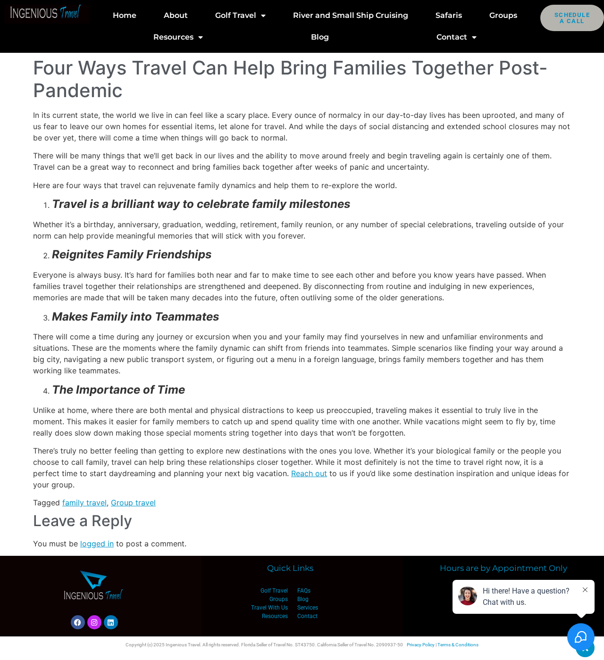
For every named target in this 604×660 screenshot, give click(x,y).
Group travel (133, 502)
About (176, 15)
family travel (84, 502)
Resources (173, 37)
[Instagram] (94, 622)
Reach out (309, 473)
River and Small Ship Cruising (350, 15)
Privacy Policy (421, 644)
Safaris (449, 15)
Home (124, 15)
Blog (320, 37)
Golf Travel (235, 15)
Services (307, 607)
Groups (503, 15)
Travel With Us (269, 607)
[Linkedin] (111, 622)
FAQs (303, 590)
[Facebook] (78, 622)
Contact (451, 37)
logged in (97, 543)
